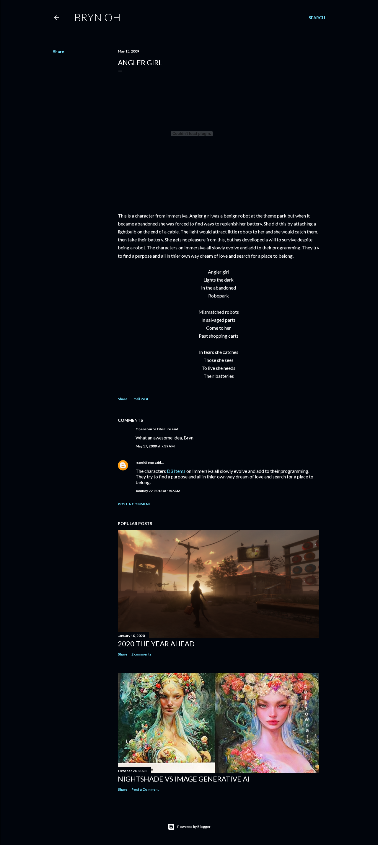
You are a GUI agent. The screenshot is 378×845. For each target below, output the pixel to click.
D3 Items (176, 471)
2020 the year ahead (156, 643)
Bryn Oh (97, 17)
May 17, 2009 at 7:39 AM (155, 446)
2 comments (141, 654)
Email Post (140, 399)
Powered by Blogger (194, 826)
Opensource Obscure (153, 429)
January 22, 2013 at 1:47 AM (158, 490)
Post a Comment (134, 504)
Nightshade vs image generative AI (184, 778)
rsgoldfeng (145, 462)
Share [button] (58, 51)
